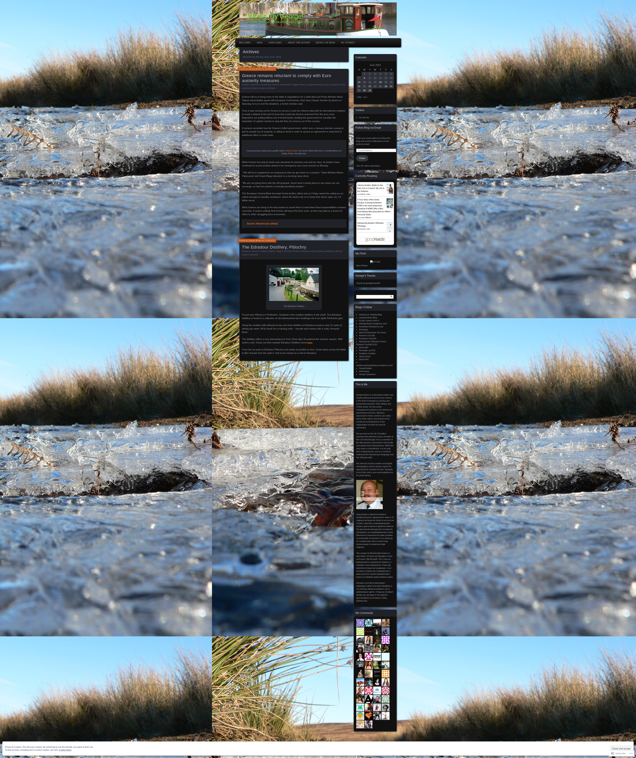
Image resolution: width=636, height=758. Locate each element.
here (309, 342)
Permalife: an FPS (367, 350)
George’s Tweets (365, 275)
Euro (327, 85)
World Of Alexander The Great (372, 332)
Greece (255, 88)
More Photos (362, 265)
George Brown (255, 69)
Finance (275, 85)
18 (380, 82)
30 (370, 90)
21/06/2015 (270, 69)
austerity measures (315, 85)
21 (359, 86)
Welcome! (245, 42)
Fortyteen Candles (367, 353)
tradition (271, 251)
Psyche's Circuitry (367, 335)
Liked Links (275, 42)
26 (386, 86)
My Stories (348, 42)
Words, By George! (275, 16)
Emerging (363, 329)
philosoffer (364, 347)
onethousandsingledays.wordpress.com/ (374, 365)
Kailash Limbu (365, 194)
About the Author (299, 42)
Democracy (266, 85)
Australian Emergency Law (371, 326)
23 (370, 86)
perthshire (329, 251)
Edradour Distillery (292, 251)
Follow (362, 158)
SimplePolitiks (365, 368)
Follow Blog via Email (368, 127)
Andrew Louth (364, 229)
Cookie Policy (65, 750)
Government (285, 85)
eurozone (246, 88)
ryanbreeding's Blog (368, 318)
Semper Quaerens (367, 374)
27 (391, 86)
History (264, 251)
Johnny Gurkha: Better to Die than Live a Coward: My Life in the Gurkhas (370, 188)
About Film (364, 359)
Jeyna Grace (365, 356)
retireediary (364, 371)
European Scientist (367, 338)
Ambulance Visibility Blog (370, 315)
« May (359, 97)
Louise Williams (365, 217)
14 (359, 82)
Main (259, 42)
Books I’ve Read (325, 42)
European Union (337, 85)
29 (364, 90)
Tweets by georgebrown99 (368, 283)
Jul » (365, 97)
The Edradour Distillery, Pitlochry (274, 247)
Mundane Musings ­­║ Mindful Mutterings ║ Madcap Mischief (282, 22)
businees (255, 85)
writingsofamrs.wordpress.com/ (373, 323)
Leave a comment (267, 88)
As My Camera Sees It (369, 321)
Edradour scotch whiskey (312, 251)
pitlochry (338, 251)
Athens (303, 85)
